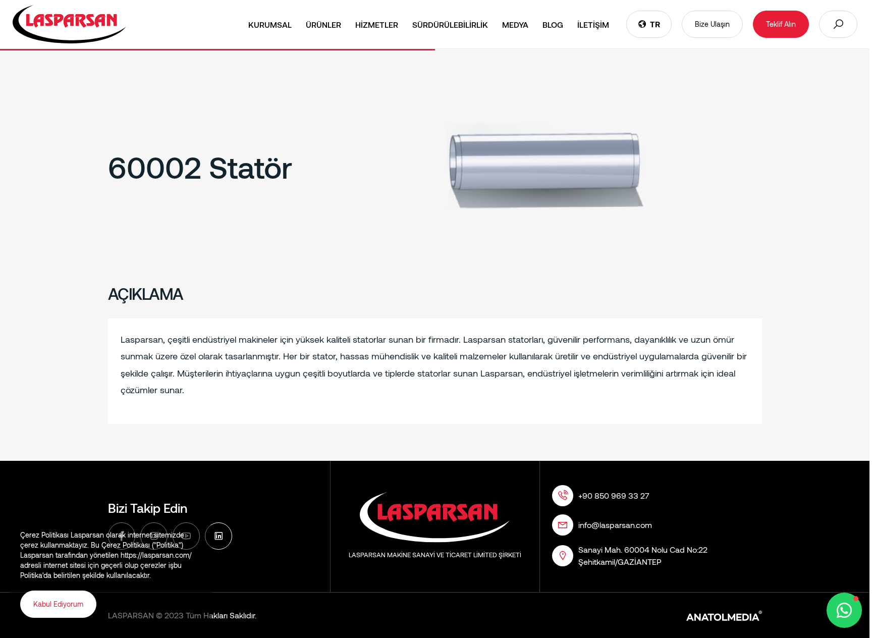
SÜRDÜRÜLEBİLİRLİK (450, 24)
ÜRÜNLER (323, 24)
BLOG (552, 24)
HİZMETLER (376, 24)
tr (655, 24)
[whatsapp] (844, 610)
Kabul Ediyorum (58, 604)
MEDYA (515, 24)
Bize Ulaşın (712, 24)
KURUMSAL (270, 24)
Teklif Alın (781, 24)
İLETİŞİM (593, 24)
